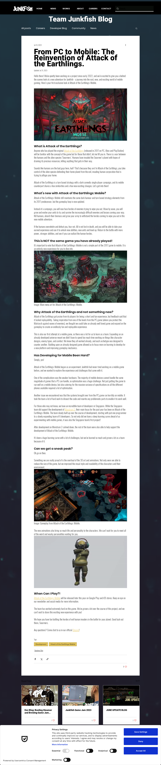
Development (41, 644)
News (93, 28)
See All (138, 680)
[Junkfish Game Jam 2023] (80, 695)
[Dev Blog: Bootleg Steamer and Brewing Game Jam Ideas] (40, 695)
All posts (26, 28)
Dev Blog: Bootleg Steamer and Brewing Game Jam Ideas (38, 711)
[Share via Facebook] (35, 659)
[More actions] (125, 44)
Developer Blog (58, 28)
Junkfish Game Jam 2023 (78, 710)
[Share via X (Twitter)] (41, 659)
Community (78, 28)
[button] (136, 28)
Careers (40, 28)
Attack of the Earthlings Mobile (63, 644)
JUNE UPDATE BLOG (116, 710)
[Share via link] (47, 659)
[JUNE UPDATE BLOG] (121, 695)
